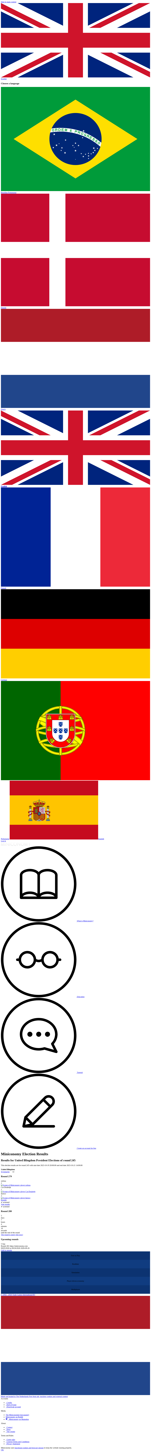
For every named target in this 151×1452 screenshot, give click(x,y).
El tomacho (5, 1172)
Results (3, 1200)
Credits (9, 1403)
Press (8, 1429)
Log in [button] (3, 841)
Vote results (5, 1204)
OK (2, 1450)
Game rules (10, 1440)
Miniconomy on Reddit (14, 1417)
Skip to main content (8, 2)
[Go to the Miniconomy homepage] (16, 845)
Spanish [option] (101, 839)
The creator (10, 1432)
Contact (9, 1427)
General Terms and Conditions (17, 1442)
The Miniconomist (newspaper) (17, 1415)
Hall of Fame (11, 1405)
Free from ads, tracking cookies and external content (48, 1397)
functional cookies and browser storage (29, 1448)
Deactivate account (13, 1407)
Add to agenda (6, 1250)
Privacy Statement (13, 1444)
